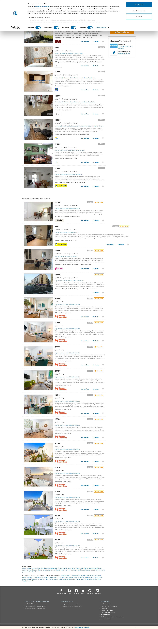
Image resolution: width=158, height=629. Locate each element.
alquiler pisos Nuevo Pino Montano (33, 577)
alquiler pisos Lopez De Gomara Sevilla (56, 577)
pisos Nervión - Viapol (29, 572)
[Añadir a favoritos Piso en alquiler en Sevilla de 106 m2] (103, 268)
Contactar (96, 41)
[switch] (56, 27)
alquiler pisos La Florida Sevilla (70, 575)
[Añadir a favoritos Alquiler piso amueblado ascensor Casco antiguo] (103, 162)
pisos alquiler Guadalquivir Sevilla (44, 570)
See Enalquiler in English (82, 627)
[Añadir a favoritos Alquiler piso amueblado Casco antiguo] (128, 244)
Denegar (139, 16)
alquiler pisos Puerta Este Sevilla (79, 577)
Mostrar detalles (101, 27)
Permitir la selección (139, 11)
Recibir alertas (123, 32)
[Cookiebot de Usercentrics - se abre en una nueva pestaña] (15, 27)
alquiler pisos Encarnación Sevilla (32, 568)
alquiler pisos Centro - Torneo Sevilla (93, 570)
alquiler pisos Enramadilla (84, 579)
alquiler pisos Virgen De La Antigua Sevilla (68, 570)
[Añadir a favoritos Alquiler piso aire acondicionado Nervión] (103, 220)
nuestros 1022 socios (42, 6)
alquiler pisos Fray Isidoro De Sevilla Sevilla (62, 579)
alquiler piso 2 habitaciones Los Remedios (35, 579)
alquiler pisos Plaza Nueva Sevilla (91, 575)
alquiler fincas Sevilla (95, 577)
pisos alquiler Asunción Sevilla (53, 568)
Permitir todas (139, 5)
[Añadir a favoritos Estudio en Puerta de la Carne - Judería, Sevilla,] (103, 65)
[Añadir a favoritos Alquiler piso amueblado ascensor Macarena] (103, 186)
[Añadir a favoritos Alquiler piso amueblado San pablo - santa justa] (103, 292)
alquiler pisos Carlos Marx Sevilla (73, 568)
